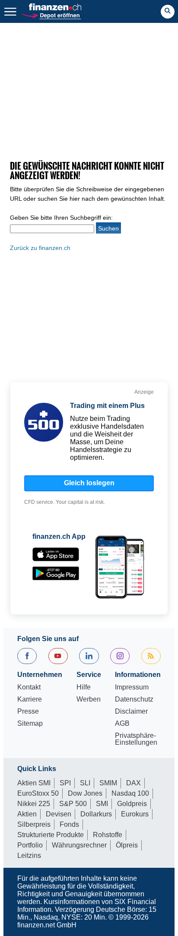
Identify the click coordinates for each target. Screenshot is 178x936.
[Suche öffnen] (168, 12)
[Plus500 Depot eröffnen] (51, 14)
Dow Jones (85, 793)
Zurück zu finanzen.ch (40, 247)
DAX (133, 783)
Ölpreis (127, 845)
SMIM (108, 783)
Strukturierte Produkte (50, 834)
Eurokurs (135, 814)
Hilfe (83, 687)
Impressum (132, 687)
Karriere (29, 699)
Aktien (27, 814)
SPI (65, 783)
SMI (102, 803)
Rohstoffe (107, 834)
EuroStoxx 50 (38, 793)
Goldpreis (132, 803)
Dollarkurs (96, 814)
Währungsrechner (79, 845)
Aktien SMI (34, 783)
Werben (88, 699)
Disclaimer (131, 711)
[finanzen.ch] (55, 6)
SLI (85, 783)
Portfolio (30, 845)
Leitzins (29, 855)
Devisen (58, 814)
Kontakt (29, 687)
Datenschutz (134, 699)
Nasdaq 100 (130, 793)
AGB (122, 723)
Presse (28, 711)
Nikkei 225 (33, 803)
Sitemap (30, 723)
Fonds (69, 824)
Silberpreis (34, 824)
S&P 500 (73, 803)
